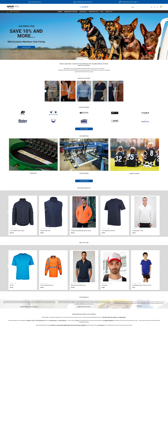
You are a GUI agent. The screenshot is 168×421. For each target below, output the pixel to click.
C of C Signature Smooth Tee (108, 230)
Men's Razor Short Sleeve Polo (78, 285)
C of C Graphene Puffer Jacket (17, 230)
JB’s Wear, (105, 317)
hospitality (105, 320)
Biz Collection (114, 317)
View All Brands (84, 128)
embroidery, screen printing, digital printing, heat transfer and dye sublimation (68, 325)
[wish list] (157, 7)
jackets (28, 320)
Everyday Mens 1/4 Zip (137, 230)
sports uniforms (62, 320)
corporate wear (53, 320)
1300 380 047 (84, 7)
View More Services (84, 180)
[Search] (151, 7)
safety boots (41, 320)
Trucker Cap (104, 285)
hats (33, 320)
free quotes (101, 325)
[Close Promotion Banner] (138, 2)
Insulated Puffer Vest (45, 230)
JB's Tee (12, 285)
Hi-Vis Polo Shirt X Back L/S (47, 285)
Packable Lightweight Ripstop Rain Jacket (81, 230)
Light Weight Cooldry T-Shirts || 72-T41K (141, 285)
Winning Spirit (122, 317)
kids (77, 320)
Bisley (109, 317)
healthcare (110, 320)
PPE (37, 320)
